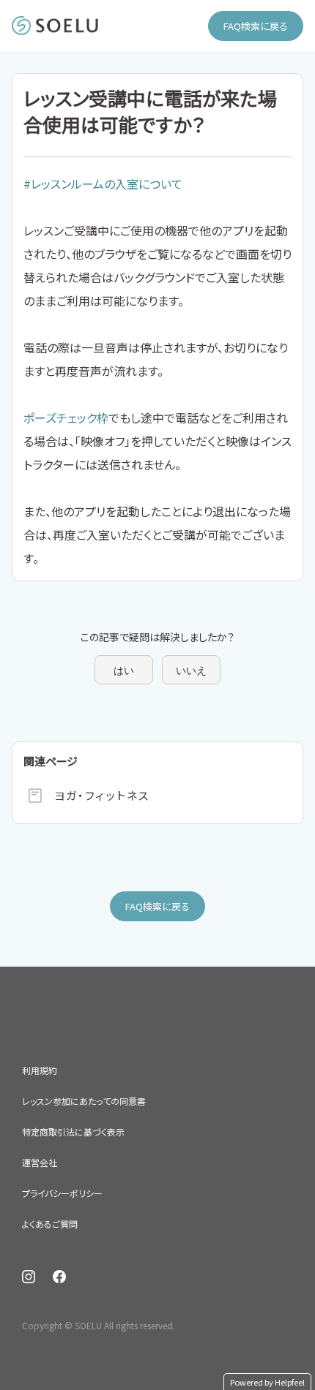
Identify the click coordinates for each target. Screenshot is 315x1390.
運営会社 (39, 1162)
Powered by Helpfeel (267, 1382)
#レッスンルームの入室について (102, 183)
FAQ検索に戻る (255, 26)
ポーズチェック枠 (65, 417)
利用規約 (39, 1070)
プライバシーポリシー (62, 1193)
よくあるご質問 (50, 1223)
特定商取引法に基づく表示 (73, 1131)
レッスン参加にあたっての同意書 (84, 1101)
